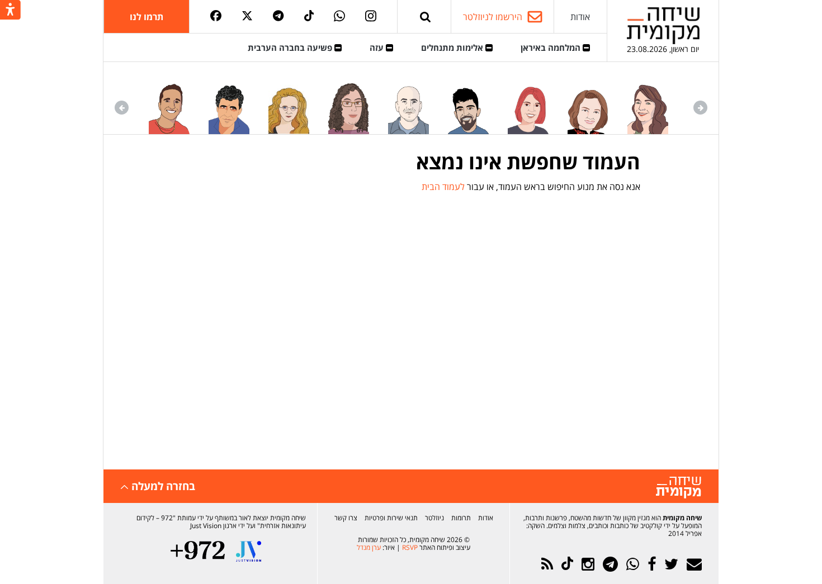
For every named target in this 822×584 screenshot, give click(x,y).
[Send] (425, 16)
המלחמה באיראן (552, 47)
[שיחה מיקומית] (678, 487)
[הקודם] (700, 108)
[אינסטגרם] (370, 17)
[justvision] (248, 551)
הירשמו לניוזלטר (492, 17)
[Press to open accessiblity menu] (10, 10)
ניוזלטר (434, 518)
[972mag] (198, 551)
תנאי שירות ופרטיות (391, 518)
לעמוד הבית (443, 187)
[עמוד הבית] (663, 25)
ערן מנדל (369, 547)
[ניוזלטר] (694, 564)
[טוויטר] (247, 16)
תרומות (461, 518)
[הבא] (122, 108)
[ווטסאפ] (339, 17)
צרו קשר (345, 518)
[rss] (547, 564)
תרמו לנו (146, 17)
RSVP (410, 547)
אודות (580, 17)
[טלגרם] (278, 16)
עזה (378, 47)
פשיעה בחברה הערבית (291, 47)
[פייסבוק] (215, 16)
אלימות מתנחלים (453, 47)
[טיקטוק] (309, 16)
